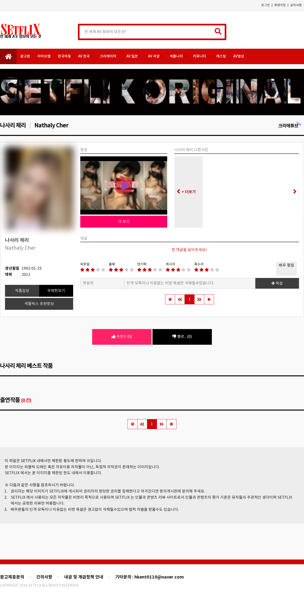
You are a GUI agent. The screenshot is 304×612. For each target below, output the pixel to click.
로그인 (265, 5)
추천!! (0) (123, 337)
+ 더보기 (189, 192)
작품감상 (22, 291)
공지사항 (296, 5)
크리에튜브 (288, 126)
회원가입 (280, 5)
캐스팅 (221, 56)
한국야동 (64, 56)
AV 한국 (84, 56)
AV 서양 (154, 56)
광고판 (25, 56)
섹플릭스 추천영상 (39, 304)
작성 (279, 283)
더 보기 (124, 222)
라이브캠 (44, 56)
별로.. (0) (184, 337)
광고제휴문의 (12, 577)
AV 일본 (132, 56)
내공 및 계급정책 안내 (83, 577)
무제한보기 (56, 291)
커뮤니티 (200, 56)
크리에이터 (108, 56)
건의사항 (44, 577)
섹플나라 (177, 56)
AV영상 (238, 56)
